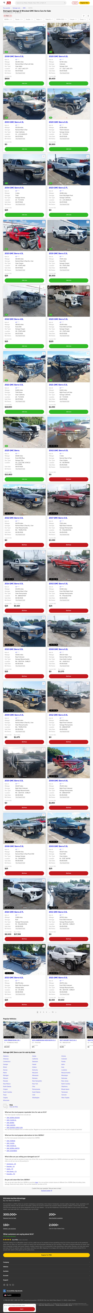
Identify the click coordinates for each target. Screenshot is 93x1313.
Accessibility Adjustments (14, 1291)
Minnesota (35, 1075)
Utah (33, 1095)
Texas (5, 1095)
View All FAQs (14, 1107)
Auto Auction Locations (56, 1218)
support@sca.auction (30, 1300)
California (35, 1059)
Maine (5, 1072)
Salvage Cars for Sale (9, 1218)
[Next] (55, 1012)
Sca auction (6, 8)
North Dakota (7, 1086)
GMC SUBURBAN (12, 1151)
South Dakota (36, 1092)
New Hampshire (37, 1081)
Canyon (73, 19)
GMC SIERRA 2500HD (13, 1117)
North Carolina (65, 1084)
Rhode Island (65, 1089)
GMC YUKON (10, 1143)
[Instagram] (4, 1285)
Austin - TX (10, 1169)
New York (35, 1084)
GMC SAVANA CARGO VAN (15, 1127)
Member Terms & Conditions (62, 1304)
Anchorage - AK (11, 1164)
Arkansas (6, 1059)
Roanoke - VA (11, 1166)
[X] (10, 1285)
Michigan (6, 1075)
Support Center (45, 1190)
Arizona (63, 1056)
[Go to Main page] (8, 2)
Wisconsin (6, 1100)
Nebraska (64, 1078)
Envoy (83, 19)
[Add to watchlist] (43, 25)
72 (52, 1012)
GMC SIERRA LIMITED (13, 1148)
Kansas (5, 1070)
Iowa (62, 1067)
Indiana (34, 1067)
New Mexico (6, 1084)
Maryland (35, 1072)
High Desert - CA (12, 1171)
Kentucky (35, 1070)
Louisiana (64, 1070)
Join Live (24, 83)
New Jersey (64, 1081)
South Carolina (7, 1092)
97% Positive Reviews (9, 1236)
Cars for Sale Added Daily (56, 1228)
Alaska (34, 1056)
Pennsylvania (36, 1089)
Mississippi (64, 1075)
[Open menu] (4, 2)
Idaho (63, 1064)
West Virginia (65, 1097)
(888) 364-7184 (18, 1300)
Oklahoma (64, 1086)
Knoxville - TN (11, 1174)
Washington (35, 1097)
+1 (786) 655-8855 (8, 1300)
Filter (8, 15)
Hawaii (34, 1064)
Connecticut (6, 1061)
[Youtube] (13, 1285)
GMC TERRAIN (11, 1141)
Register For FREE (46, 1255)
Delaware (35, 1061)
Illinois (5, 1067)
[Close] (34, 1305)
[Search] (64, 2)
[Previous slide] (6, 38)
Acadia (29, 19)
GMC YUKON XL (11, 1120)
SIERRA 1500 (61, 19)
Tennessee (64, 1092)
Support (5, 1280)
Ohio (33, 1086)
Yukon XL (49, 19)
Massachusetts (65, 1072)
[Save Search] (88, 15)
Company (6, 1262)
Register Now (84, 3)
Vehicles (5, 1266)
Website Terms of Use (49, 1304)
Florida (63, 1061)
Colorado (64, 1059)
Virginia (5, 1097)
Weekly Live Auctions (9, 1228)
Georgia (5, 1064)
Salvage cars (16, 8)
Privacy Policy (41, 1304)
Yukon (39, 19)
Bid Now (68, 479)
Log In (75, 3)
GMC (24, 8)
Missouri (5, 1078)
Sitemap (70, 1304)
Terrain (19, 19)
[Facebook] (7, 1285)
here (36, 1182)
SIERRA (8, 19)
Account (5, 1275)
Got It (21, 1309)
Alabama (6, 1056)
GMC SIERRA (10, 1122)
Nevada (5, 1081)
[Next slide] (42, 38)
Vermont (63, 1095)
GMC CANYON (11, 1125)
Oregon (5, 1089)
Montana (34, 1078)
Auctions (5, 1271)
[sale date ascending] (83, 15)
